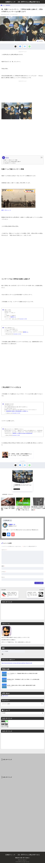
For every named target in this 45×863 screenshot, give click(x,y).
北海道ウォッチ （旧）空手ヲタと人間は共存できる (22, 2)
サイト (3, 577)
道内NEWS (10, 494)
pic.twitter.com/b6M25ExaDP (27, 433)
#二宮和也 (16, 411)
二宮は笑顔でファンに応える (9, 162)
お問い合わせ (5, 695)
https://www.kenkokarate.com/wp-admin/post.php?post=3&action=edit (17, 663)
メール (4, 571)
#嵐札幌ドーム (13, 316)
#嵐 (6, 411)
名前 (3, 566)
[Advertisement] (22, 91)
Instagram (13, 536)
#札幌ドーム (25, 411)
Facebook (8, 536)
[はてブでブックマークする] (24, 46)
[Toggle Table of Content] (41, 157)
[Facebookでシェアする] (20, 46)
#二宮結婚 (12, 411)
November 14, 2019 (23, 318)
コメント (4, 549)
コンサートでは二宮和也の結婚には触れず (12, 161)
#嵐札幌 (8, 411)
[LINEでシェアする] (29, 46)
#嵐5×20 (20, 433)
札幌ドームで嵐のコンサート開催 (10, 159)
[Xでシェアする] (15, 46)
